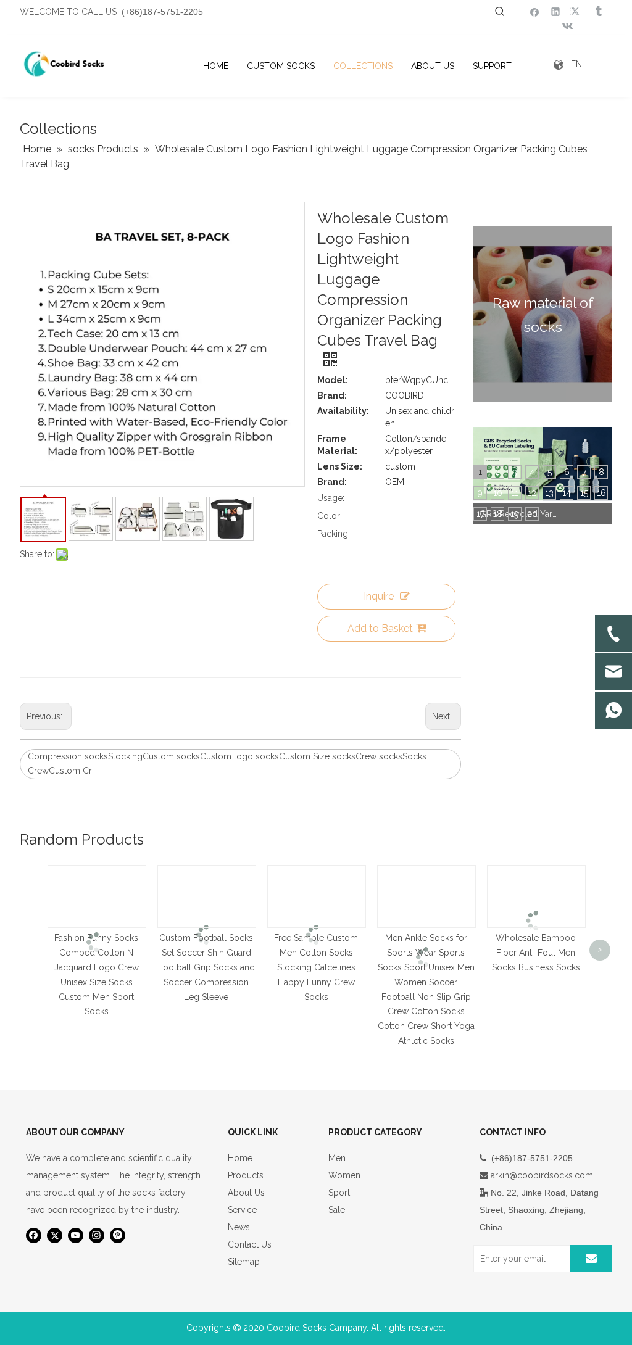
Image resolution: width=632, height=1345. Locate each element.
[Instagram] (96, 1235)
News (239, 1227)
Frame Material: (337, 445)
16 (601, 493)
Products (246, 1175)
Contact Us (250, 1244)
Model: (332, 380)
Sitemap (244, 1262)
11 (514, 493)
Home (240, 1158)
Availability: (343, 411)
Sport (339, 1193)
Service (242, 1210)
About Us (246, 1193)
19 (514, 514)
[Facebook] (535, 11)
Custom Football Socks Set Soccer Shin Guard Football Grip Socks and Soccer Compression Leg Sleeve (206, 967)
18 (497, 514)
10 (497, 493)
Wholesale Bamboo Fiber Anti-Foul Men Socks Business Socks (536, 952)
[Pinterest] (117, 1235)
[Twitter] (576, 11)
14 (566, 493)
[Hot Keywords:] (500, 11)
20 (532, 514)
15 (584, 493)
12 (532, 493)
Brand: (332, 395)
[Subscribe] (591, 1258)
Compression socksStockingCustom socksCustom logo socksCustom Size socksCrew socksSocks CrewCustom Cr (227, 763)
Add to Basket (380, 628)
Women (344, 1175)
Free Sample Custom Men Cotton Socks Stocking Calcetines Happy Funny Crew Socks (316, 967)
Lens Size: (339, 466)
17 (480, 514)
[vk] (566, 27)
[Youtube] (75, 1235)
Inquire (379, 596)
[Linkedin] (555, 11)
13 (549, 493)
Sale (336, 1210)
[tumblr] (597, 11)
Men (337, 1158)
